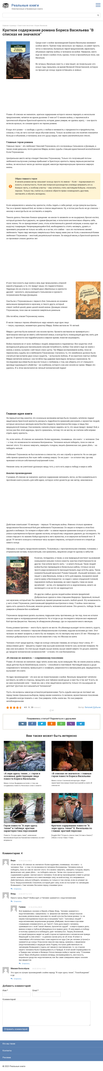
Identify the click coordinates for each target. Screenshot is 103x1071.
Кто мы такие (9, 1043)
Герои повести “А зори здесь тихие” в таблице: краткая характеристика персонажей (20, 828)
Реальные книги (25, 5)
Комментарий (9, 999)
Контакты (7, 1050)
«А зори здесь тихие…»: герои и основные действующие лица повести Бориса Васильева (22, 776)
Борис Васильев (41, 25)
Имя (5, 990)
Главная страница (9, 25)
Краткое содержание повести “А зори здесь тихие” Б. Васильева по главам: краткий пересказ (72, 828)
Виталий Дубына (92, 707)
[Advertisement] (53, 99)
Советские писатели (25, 25)
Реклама (7, 1057)
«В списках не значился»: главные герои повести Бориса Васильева (71, 775)
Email (35, 990)
